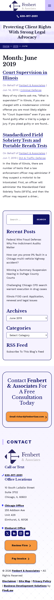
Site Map (24, 581)
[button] (49, 5)
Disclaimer (9, 581)
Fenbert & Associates (32, 85)
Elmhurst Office (15, 528)
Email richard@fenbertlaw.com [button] (27, 416)
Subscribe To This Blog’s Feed (25, 351)
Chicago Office (14, 505)
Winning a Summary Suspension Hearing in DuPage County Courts (26, 273)
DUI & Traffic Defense (32, 157)
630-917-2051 (29, 16)
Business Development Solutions (25, 585)
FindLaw (7, 590)
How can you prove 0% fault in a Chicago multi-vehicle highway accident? (26, 258)
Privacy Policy (42, 581)
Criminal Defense (30, 90)
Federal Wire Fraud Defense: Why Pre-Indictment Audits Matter (23, 243)
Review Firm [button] (20, 545)
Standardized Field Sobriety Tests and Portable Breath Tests (25, 140)
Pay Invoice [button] (19, 558)
